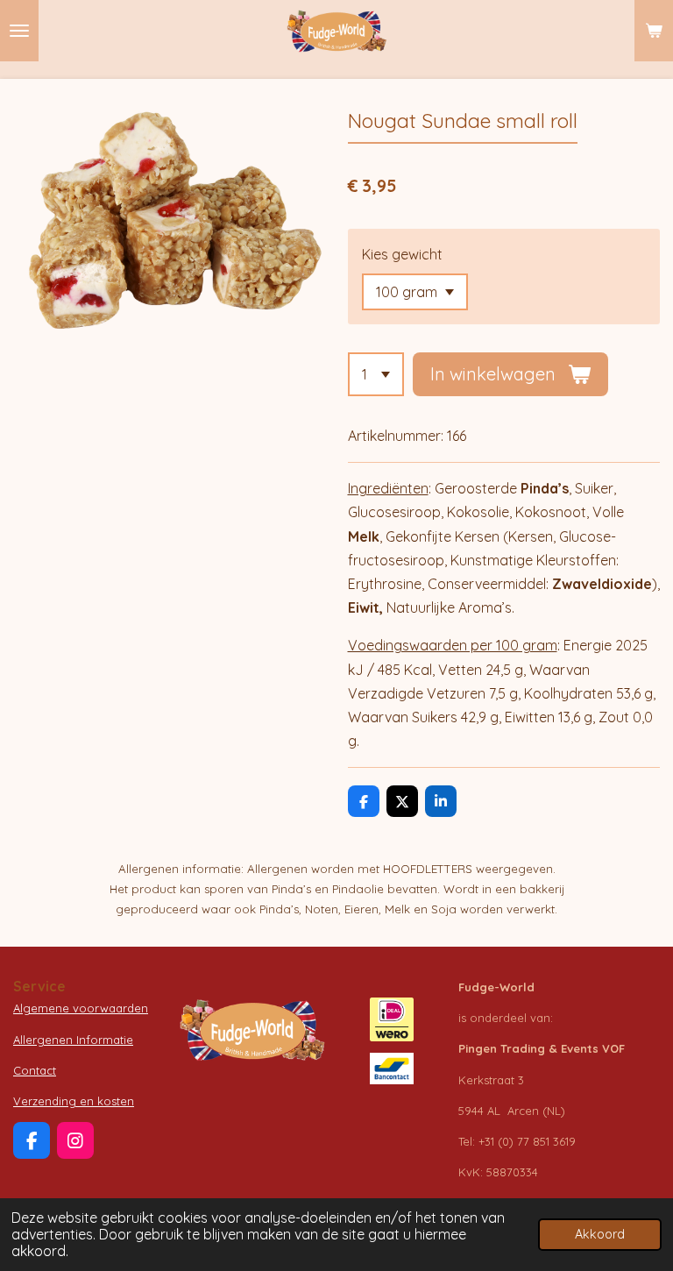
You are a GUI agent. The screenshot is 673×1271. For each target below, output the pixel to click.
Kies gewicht (402, 254)
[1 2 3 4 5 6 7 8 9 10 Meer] (376, 374)
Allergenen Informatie (73, 1040)
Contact (34, 1070)
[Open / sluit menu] (19, 30)
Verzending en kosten (73, 1101)
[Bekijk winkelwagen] (653, 30)
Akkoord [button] (600, 1234)
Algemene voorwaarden (80, 1008)
